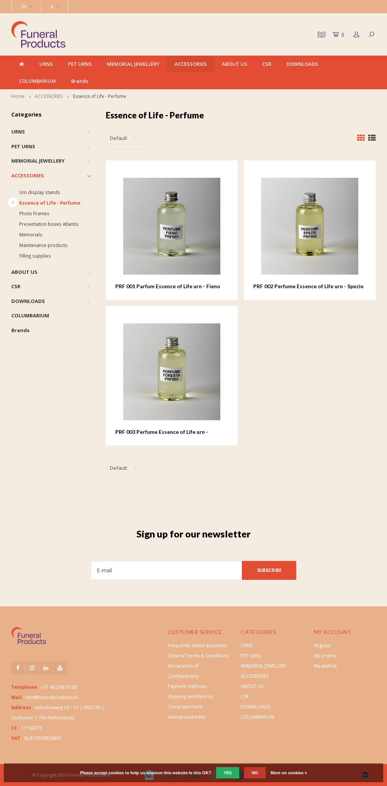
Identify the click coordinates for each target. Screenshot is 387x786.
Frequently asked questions (197, 645)
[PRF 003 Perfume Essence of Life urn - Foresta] (171, 371)
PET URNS (80, 64)
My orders (325, 655)
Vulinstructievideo (187, 717)
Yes (228, 772)
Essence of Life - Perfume (99, 96)
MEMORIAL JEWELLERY (133, 64)
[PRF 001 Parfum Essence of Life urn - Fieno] (171, 226)
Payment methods (187, 686)
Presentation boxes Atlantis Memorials (49, 229)
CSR (266, 64)
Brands (79, 81)
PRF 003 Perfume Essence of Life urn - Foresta (161, 432)
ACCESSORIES (191, 64)
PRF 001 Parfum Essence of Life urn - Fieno (167, 286)
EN (24, 6)
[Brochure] (320, 34)
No (255, 772)
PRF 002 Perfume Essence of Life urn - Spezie (308, 286)
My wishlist (325, 666)
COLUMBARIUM (37, 81)
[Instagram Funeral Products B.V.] (32, 667)
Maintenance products (43, 245)
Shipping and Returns (190, 696)
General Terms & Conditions (198, 655)
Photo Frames (34, 213)
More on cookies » (289, 772)
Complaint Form (185, 707)
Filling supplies (35, 256)
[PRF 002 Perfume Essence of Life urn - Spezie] (309, 226)
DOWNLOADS (302, 64)
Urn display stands (39, 192)
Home (18, 96)
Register (322, 645)
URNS (46, 64)
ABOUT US (234, 64)
